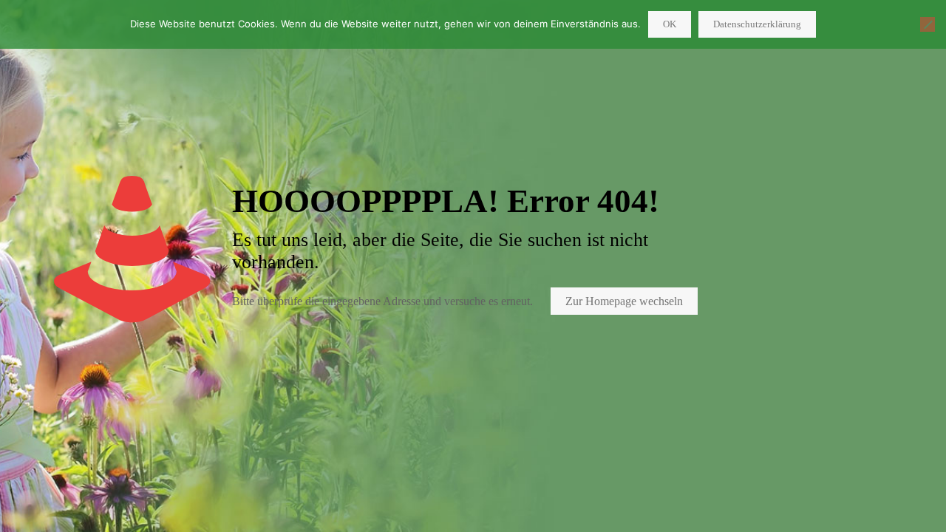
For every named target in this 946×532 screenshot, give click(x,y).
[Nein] (927, 24)
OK (669, 24)
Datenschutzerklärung (757, 24)
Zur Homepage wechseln (624, 301)
